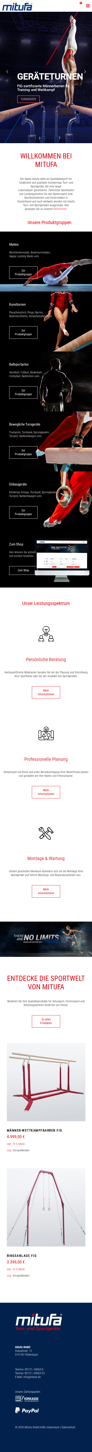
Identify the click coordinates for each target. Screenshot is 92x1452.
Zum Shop (23, 570)
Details (46, 1109)
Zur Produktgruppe (23, 272)
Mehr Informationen (46, 692)
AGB (42, 1427)
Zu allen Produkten (46, 1021)
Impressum (53, 1427)
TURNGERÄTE (28, 99)
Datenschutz (68, 1427)
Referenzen (60, 209)
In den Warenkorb (46, 1097)
